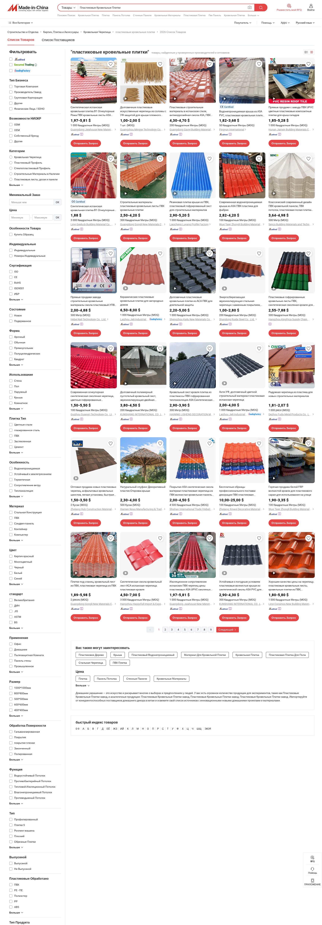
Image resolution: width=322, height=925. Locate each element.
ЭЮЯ (208, 728)
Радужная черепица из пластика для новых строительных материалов (291, 394)
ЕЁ (108, 728)
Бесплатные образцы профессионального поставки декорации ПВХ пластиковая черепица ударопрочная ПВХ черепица (237, 491)
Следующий (226, 629)
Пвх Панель (215, 15)
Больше (81, 685)
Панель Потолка (121, 15)
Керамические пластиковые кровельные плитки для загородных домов (141, 300)
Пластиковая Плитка (195, 15)
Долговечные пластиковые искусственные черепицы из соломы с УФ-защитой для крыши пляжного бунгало (143, 111)
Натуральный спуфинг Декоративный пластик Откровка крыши (142, 488)
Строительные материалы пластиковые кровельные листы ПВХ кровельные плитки (142, 206)
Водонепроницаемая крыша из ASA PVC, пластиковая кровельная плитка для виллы (241, 113)
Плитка (106, 15)
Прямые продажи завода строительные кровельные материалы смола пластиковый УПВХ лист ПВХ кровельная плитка (93, 301)
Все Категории (21, 22)
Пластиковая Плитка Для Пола (287, 655)
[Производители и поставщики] (27, 8)
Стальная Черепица (91, 662)
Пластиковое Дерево (91, 655)
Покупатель (241, 22)
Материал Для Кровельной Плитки (205, 655)
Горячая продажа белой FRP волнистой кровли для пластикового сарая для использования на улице (290, 490)
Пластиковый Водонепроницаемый (153, 655)
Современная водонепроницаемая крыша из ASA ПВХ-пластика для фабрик (240, 206)
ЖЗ (115, 728)
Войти (311, 10)
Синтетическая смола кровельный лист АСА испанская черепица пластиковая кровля (141, 585)
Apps (284, 22)
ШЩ (199, 728)
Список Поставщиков (58, 40)
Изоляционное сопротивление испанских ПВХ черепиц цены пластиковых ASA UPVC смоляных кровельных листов (190, 585)
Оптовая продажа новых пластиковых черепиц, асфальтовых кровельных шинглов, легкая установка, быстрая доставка (93, 491)
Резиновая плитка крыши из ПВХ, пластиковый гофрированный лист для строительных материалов (190, 206)
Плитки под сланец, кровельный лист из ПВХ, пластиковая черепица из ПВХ (93, 583)
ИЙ (122, 728)
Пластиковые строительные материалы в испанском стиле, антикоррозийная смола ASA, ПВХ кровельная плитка (190, 111)
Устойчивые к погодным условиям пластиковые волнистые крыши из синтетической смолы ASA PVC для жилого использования (240, 585)
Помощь (266, 22)
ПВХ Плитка (120, 662)
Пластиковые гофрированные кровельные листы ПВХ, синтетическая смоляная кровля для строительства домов (291, 301)
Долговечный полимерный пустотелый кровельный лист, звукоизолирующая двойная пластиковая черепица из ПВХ (138, 396)
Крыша (117, 655)
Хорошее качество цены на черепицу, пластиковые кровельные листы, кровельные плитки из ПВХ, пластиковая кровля (291, 585)
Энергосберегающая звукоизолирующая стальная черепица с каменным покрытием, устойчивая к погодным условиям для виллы (242, 301)
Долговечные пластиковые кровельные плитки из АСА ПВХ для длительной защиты (191, 301)
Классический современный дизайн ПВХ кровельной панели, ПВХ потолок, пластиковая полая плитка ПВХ (290, 206)
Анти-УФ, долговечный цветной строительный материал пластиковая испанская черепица (242, 395)
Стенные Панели (142, 15)
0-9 (77, 728)
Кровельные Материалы (167, 15)
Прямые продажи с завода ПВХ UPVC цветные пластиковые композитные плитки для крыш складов (291, 111)
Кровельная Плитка (88, 15)
